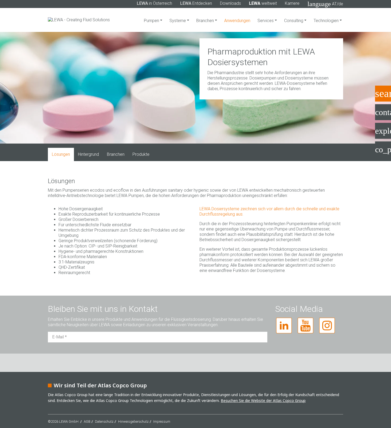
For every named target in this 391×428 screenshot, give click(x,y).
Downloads (230, 3)
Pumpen (152, 20)
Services (266, 20)
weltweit (263, 3)
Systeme (178, 20)
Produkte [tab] (140, 154)
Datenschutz (104, 421)
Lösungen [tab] (61, 154)
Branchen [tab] (115, 154)
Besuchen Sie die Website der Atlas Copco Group (263, 400)
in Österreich (154, 3)
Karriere (292, 3)
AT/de (325, 4)
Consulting (294, 20)
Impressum (161, 421)
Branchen (205, 20)
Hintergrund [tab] (88, 154)
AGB (87, 421)
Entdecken (196, 3)
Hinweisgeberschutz (133, 421)
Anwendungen (237, 20)
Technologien (327, 20)
